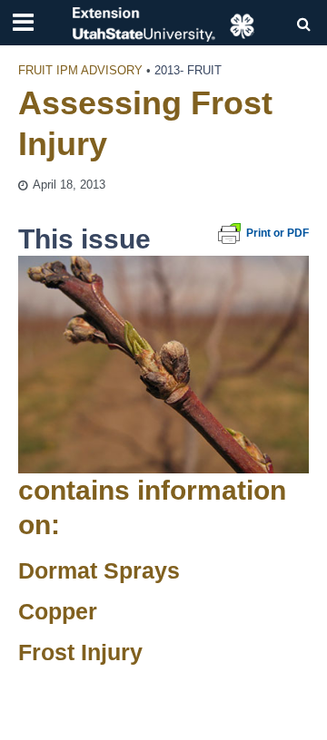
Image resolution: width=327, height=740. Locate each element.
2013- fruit (188, 70)
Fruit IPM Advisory (80, 70)
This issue (84, 239)
